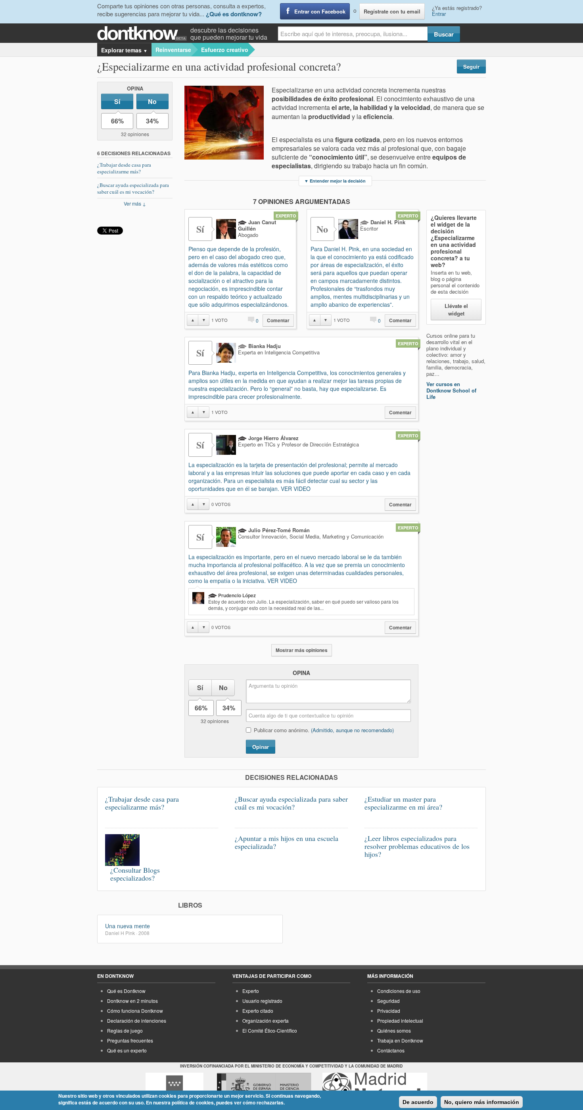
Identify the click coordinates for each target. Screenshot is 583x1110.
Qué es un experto (127, 1050)
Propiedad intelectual (400, 1020)
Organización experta (265, 1020)
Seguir (471, 66)
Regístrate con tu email (392, 11)
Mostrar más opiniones (302, 650)
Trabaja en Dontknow (400, 1040)
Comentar (278, 320)
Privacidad (388, 1010)
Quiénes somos (394, 1030)
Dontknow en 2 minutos (132, 1000)
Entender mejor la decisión (335, 181)
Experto (250, 990)
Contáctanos (391, 1050)
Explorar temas (124, 50)
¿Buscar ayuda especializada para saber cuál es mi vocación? (133, 188)
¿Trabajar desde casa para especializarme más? (124, 168)
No (152, 101)
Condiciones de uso (398, 990)
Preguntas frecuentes (130, 1040)
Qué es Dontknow (126, 990)
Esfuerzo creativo (224, 50)
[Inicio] (143, 33)
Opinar (260, 746)
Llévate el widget (456, 309)
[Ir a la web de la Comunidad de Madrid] (174, 1087)
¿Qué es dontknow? (234, 14)
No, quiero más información (481, 1102)
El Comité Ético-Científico (269, 1030)
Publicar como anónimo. (324, 730)
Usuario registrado (262, 1000)
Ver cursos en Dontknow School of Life (451, 390)
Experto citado (257, 1010)
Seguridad (388, 1000)
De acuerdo (418, 1102)
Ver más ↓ (135, 203)
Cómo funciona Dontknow (135, 1010)
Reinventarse (173, 50)
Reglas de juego (125, 1030)
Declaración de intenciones (136, 1020)
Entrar (439, 13)
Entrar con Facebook (319, 11)
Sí (117, 101)
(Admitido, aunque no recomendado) (352, 730)
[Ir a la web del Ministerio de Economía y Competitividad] (264, 1087)
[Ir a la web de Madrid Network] (375, 1087)
